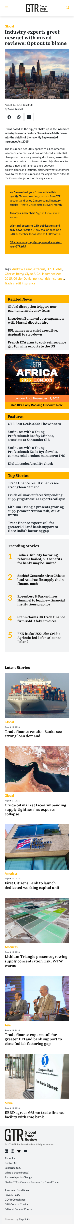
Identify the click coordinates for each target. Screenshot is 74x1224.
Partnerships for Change (18, 1177)
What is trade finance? (17, 1173)
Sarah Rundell (15, 109)
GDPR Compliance (15, 1200)
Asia (8, 1025)
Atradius (39, 269)
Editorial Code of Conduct (19, 1209)
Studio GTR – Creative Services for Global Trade (32, 1182)
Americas (11, 873)
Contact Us (11, 1163)
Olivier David (22, 278)
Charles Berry (14, 273)
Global (9, 26)
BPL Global (54, 269)
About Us (10, 1158)
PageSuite (24, 1219)
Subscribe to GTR (14, 1168)
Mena (9, 1103)
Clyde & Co (32, 273)
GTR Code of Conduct (17, 1204)
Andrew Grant (22, 269)
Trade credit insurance (20, 283)
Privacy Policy (12, 1195)
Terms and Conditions (17, 1190)
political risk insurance (48, 278)
